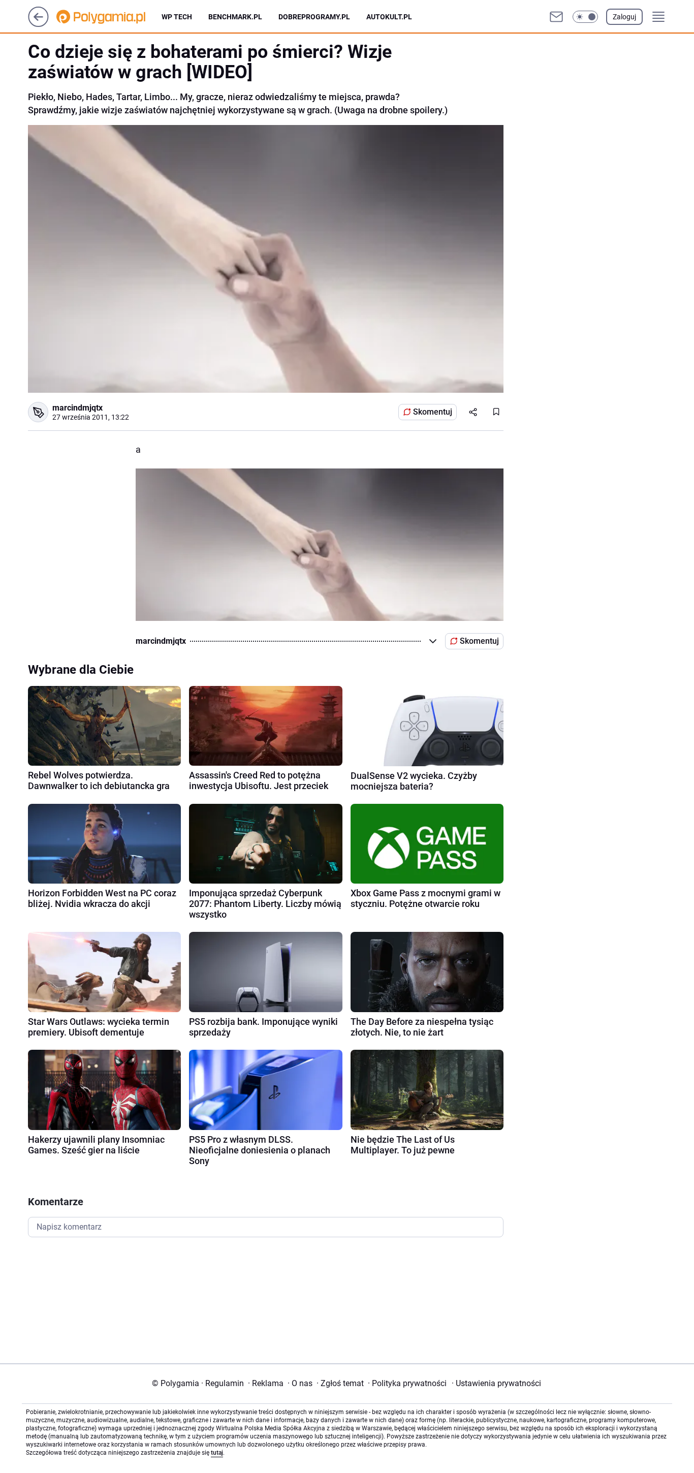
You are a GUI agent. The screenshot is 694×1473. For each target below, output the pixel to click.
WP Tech (177, 17)
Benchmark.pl (235, 17)
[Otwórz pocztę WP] (556, 17)
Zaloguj (624, 17)
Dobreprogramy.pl (314, 17)
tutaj (217, 1452)
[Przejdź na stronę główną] (38, 24)
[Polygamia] (109, 17)
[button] (585, 17)
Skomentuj (432, 412)
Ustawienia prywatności (496, 1383)
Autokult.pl (389, 17)
